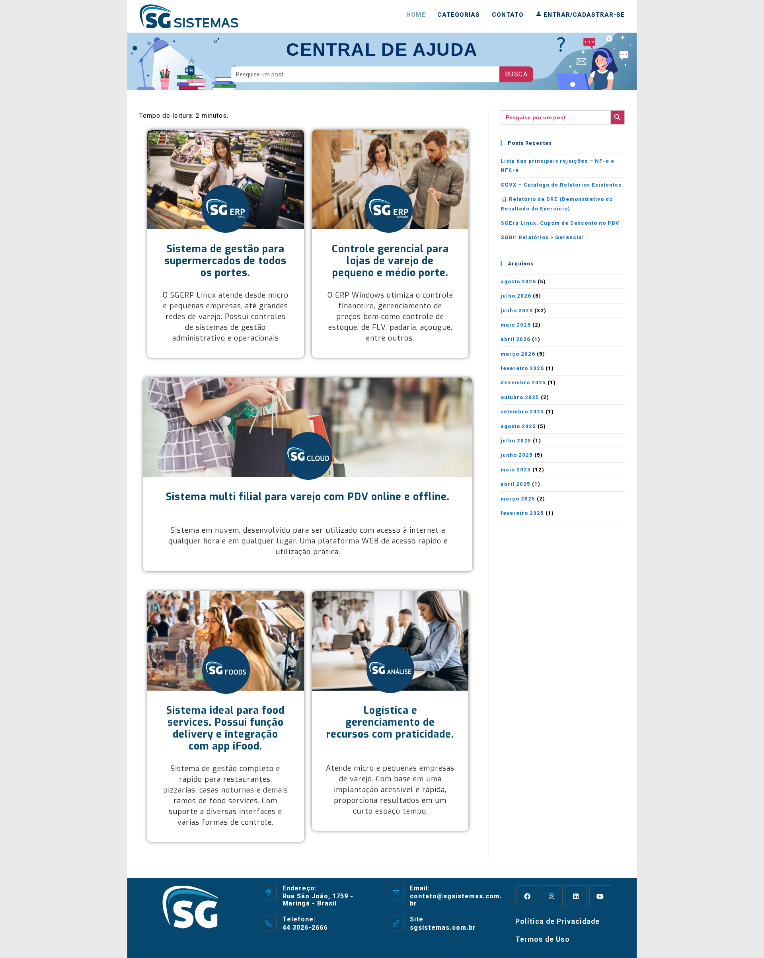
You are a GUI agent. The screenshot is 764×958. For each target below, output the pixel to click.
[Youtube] (600, 896)
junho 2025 (517, 455)
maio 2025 (516, 470)
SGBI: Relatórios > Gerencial (542, 237)
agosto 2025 (518, 426)
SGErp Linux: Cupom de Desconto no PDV (560, 223)
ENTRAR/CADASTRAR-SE (583, 14)
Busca (516, 74)
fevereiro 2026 (522, 368)
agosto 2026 (518, 281)
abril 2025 (515, 484)
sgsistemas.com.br (443, 927)
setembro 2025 (522, 412)
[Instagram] (552, 896)
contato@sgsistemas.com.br (456, 899)
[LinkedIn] (576, 896)
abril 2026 (515, 339)
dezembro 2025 (523, 383)
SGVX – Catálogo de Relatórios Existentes (561, 185)
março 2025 (518, 499)
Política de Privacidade (557, 921)
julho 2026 (516, 296)
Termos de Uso (542, 939)
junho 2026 (517, 310)
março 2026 (518, 354)
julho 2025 (516, 441)
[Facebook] (527, 896)
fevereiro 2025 (522, 513)
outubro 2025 (520, 397)
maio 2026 (516, 325)
